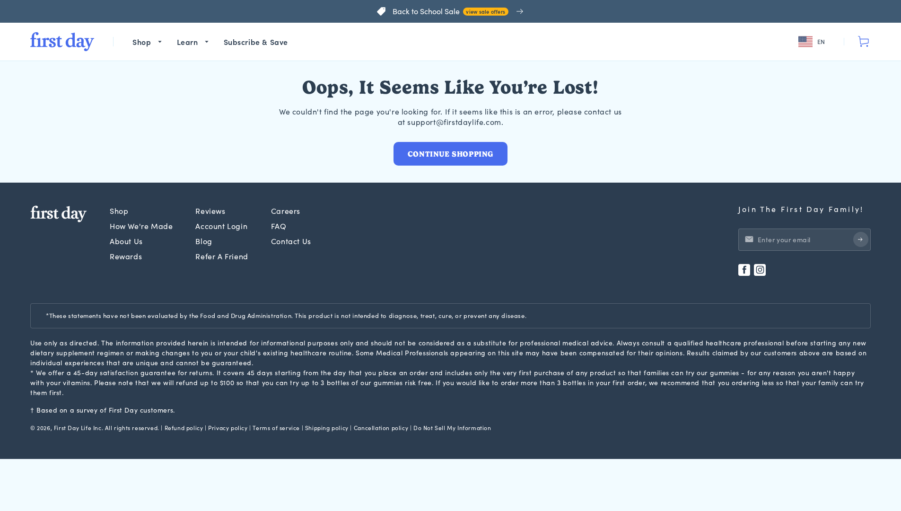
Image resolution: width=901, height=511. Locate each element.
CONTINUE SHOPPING (450, 154)
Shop (119, 211)
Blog (203, 241)
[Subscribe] (860, 239)
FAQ (279, 226)
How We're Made (141, 226)
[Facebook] (744, 270)
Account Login (221, 226)
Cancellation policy (381, 428)
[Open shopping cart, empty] (863, 41)
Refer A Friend (221, 256)
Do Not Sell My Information (452, 428)
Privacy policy (227, 428)
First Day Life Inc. (78, 428)
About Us (126, 241)
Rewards (126, 256)
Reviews (210, 211)
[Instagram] (760, 270)
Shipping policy (327, 428)
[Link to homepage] (62, 41)
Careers (285, 211)
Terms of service (276, 428)
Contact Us (291, 241)
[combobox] (813, 42)
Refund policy (184, 428)
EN (821, 41)
